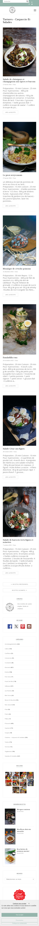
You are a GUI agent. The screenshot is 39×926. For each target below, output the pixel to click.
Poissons (8, 723)
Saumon (7, 728)
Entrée (7, 672)
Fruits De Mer (9, 681)
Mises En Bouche (10, 700)
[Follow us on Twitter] (16, 626)
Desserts (7, 667)
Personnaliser (19, 920)
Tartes (7, 742)
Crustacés (8, 663)
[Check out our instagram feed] (29, 626)
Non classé (8, 705)
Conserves (8, 658)
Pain (6, 709)
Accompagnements (11, 644)
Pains (6, 714)
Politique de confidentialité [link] (19, 923)
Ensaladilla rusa (10, 358)
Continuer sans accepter (19, 903)
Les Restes (8, 691)
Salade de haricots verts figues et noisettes (18, 541)
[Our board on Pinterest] (22, 626)
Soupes (7, 733)
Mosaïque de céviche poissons (17, 269)
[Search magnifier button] (27, 1)
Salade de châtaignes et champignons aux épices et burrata (19, 80)
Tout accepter (19, 915)
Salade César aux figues (14, 449)
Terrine (7, 747)
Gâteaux (7, 686)
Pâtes (6, 719)
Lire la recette (10, 112)
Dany (14, 84)
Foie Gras (8, 677)
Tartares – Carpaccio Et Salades (15, 737)
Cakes (7, 649)
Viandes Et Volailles (11, 756)
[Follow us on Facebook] (10, 626)
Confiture (8, 653)
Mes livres (8, 695)
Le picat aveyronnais (12, 175)
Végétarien (8, 751)
